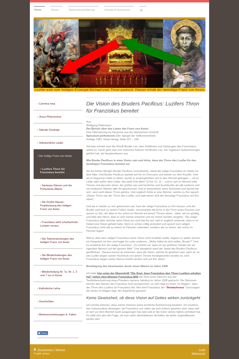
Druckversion (45, 349)
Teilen (44, 333)
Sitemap (60, 349)
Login (202, 349)
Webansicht (198, 353)
